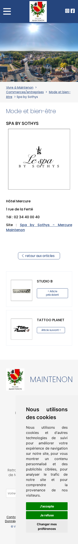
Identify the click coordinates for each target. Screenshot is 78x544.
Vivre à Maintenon (19, 87)
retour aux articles (39, 255)
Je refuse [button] (47, 515)
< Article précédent (52, 293)
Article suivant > (51, 330)
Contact (12, 517)
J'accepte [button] (47, 506)
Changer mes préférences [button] (47, 526)
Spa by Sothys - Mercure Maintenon (39, 227)
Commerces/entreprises (25, 92)
